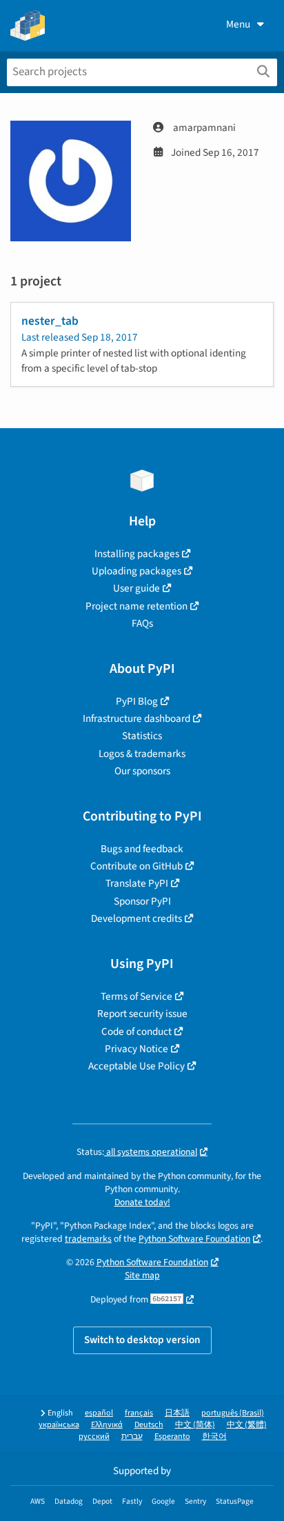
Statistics (142, 735)
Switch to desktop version (142, 1339)
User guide (136, 588)
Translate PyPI (136, 883)
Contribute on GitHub (136, 866)
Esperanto (172, 1436)
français (139, 1413)
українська (59, 1425)
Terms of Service (136, 996)
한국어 (214, 1436)
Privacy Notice (136, 1048)
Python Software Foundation (194, 1238)
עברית (132, 1436)
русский (94, 1436)
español (99, 1413)
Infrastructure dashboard (136, 718)
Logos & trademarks (142, 753)
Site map (142, 1275)
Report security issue (142, 1013)
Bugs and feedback (142, 848)
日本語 (177, 1413)
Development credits (136, 918)
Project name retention (136, 606)
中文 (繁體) (247, 1425)
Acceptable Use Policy (136, 1066)
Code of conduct (136, 1031)
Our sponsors (142, 770)
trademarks (88, 1238)
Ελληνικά (107, 1425)
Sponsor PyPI (142, 901)
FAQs (142, 623)
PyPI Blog (137, 701)
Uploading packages (136, 570)
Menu (238, 24)
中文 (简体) (195, 1425)
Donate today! (142, 1202)
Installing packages (136, 553)
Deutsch (148, 1425)
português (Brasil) (232, 1413)
